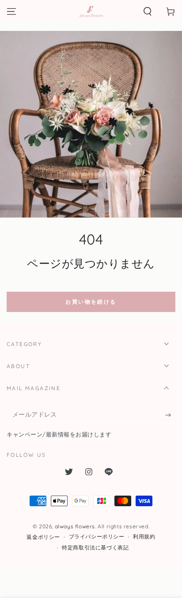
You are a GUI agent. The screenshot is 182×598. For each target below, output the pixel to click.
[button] (147, 11)
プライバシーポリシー (97, 536)
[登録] (170, 415)
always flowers (75, 526)
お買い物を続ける (90, 301)
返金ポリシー (43, 537)
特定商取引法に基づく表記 (95, 547)
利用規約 (144, 536)
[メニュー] (11, 11)
